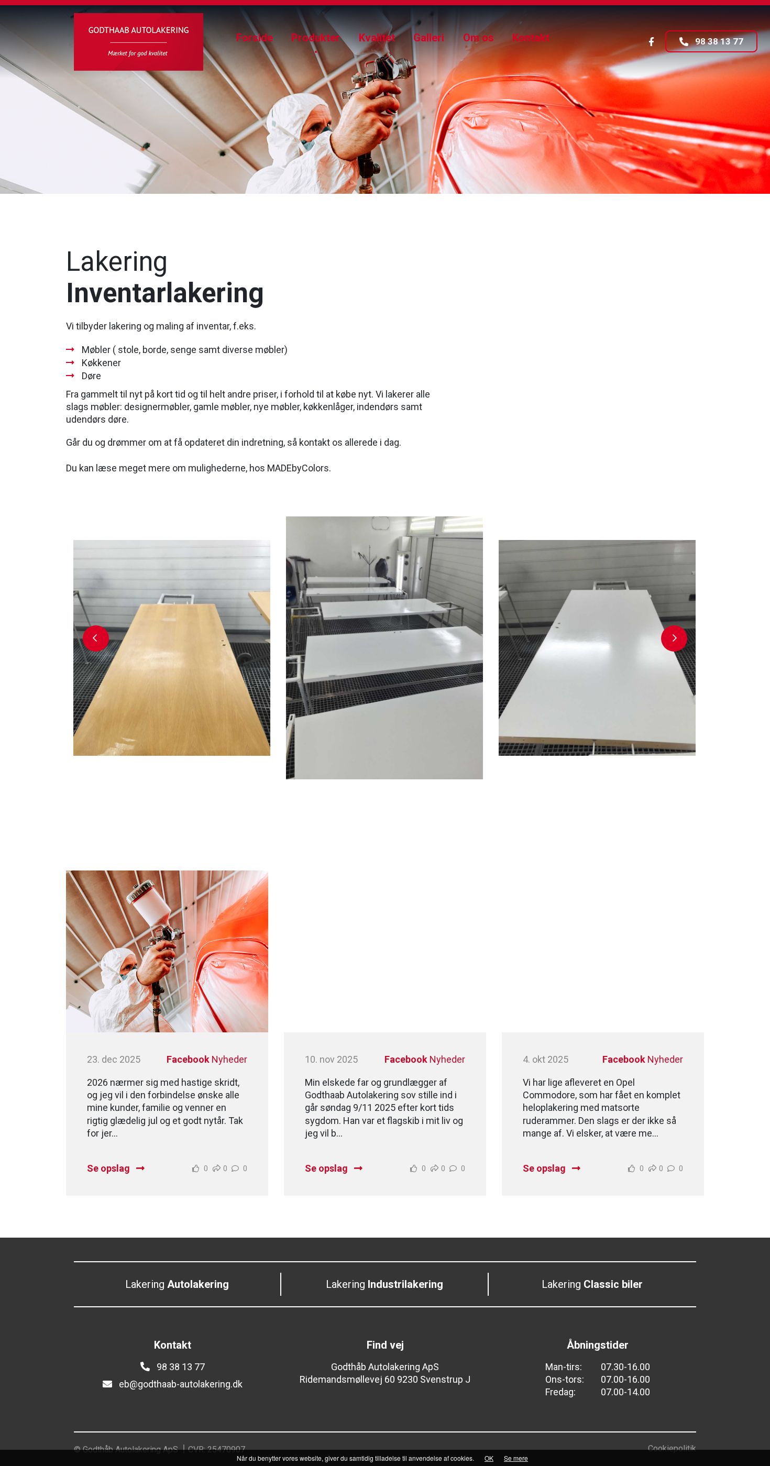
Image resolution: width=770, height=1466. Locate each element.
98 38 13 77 (718, 42)
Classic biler (592, 1284)
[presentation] (96, 638)
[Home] (138, 42)
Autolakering (177, 1284)
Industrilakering (384, 1284)
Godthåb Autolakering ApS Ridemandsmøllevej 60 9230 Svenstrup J (385, 1373)
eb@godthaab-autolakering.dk (180, 1384)
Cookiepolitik (672, 1448)
